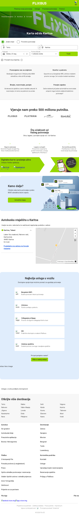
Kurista (62, 407)
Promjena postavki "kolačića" (49, 508)
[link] (39, 193)
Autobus (20, 16)
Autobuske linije (7, 433)
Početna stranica (7, 16)
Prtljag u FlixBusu (46, 477)
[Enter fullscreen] (75, 240)
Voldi (61, 417)
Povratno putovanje (28, 42)
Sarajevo (43, 433)
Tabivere (63, 410)
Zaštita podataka (37, 506)
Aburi (61, 414)
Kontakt (43, 459)
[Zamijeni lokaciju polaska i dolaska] (39, 47)
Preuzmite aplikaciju (8, 437)
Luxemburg (44, 450)
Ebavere (43, 414)
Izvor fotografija (7, 481)
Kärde (42, 407)
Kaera (42, 417)
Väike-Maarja (25, 407)
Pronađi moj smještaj (11, 60)
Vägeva (62, 404)
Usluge (42, 464)
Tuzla (42, 446)
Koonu (42, 410)
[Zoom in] (75, 230)
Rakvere (4, 407)
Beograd (43, 442)
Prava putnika (49, 506)
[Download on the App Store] (21, 500)
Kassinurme (5, 414)
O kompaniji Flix (7, 459)
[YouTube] (75, 501)
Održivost (5, 485)
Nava (3, 417)
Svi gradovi (5, 429)
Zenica (42, 429)
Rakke (23, 404)
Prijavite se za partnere (10, 490)
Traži (68, 54)
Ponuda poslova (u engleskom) (13, 464)
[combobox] (22, 47)
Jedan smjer (10, 42)
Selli (41, 404)
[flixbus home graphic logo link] (39, 3)
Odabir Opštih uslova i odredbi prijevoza (16, 477)
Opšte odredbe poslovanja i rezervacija (15, 472)
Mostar (43, 437)
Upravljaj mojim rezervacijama (51, 468)
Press (3, 468)
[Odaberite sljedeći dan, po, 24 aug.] (27, 54)
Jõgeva (4, 410)
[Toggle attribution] (75, 261)
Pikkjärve (24, 417)
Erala (22, 414)
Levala (23, 410)
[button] (17, 230)
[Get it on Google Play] (8, 500)
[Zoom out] (75, 233)
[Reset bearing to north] (75, 236)
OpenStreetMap (69, 261)
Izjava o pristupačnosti (28, 508)
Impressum (58, 506)
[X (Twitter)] (76, 501)
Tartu (3, 404)
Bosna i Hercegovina (9, 442)
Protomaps (60, 261)
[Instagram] (74, 501)
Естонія (29, 16)
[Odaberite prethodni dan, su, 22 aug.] (24, 54)
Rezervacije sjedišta (47, 472)
